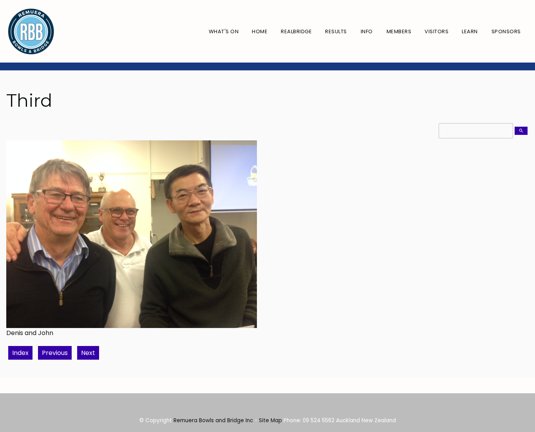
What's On (224, 31)
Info (367, 31)
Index (20, 352)
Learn (470, 31)
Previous (55, 352)
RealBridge (296, 31)
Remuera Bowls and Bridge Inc (213, 420)
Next (88, 352)
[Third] (131, 325)
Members (399, 31)
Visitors (436, 31)
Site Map (270, 420)
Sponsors (506, 31)
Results (336, 31)
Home (260, 31)
